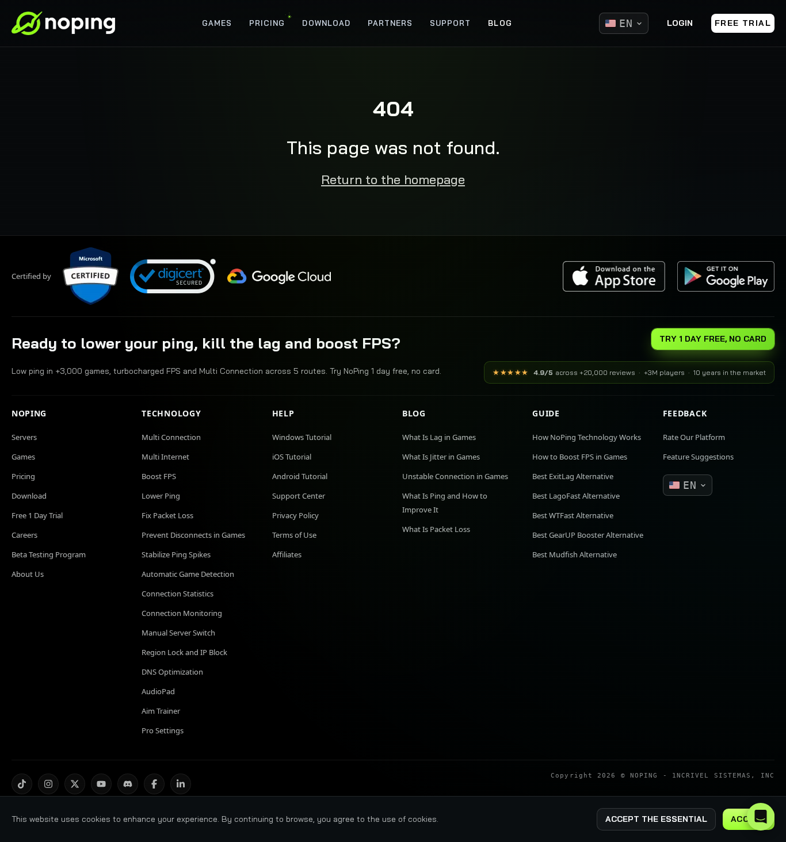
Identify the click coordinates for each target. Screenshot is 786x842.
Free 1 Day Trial (37, 515)
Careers (24, 535)
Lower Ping (161, 496)
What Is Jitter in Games (441, 456)
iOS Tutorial (291, 456)
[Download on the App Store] (614, 276)
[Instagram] (48, 784)
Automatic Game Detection (188, 574)
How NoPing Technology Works (586, 437)
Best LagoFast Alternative (576, 496)
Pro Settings (163, 730)
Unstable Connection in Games (455, 476)
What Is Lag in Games (439, 437)
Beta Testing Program (49, 554)
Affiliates (287, 554)
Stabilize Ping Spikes (176, 554)
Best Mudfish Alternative (574, 554)
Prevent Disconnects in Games (193, 535)
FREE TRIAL (743, 23)
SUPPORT (450, 23)
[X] (74, 784)
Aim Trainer (161, 711)
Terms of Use (294, 535)
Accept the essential (656, 819)
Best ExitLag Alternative (572, 476)
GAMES (217, 23)
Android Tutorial (299, 476)
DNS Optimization (172, 672)
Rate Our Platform (694, 437)
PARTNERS (390, 23)
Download (29, 496)
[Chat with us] (760, 816)
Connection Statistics (177, 593)
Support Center (298, 496)
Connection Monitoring (182, 613)
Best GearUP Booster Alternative (587, 535)
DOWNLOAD (326, 23)
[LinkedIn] (180, 784)
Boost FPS (159, 476)
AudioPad (158, 691)
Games (23, 456)
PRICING (267, 23)
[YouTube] (101, 784)
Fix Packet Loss (167, 515)
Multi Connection (171, 437)
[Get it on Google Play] (725, 276)
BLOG (500, 23)
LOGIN (680, 23)
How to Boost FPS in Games (579, 456)
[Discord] (127, 784)
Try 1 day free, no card (712, 339)
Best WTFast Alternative (572, 515)
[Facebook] (154, 784)
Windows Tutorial (301, 437)
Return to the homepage (393, 179)
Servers (24, 437)
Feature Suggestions (698, 456)
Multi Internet (165, 456)
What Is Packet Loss (436, 529)
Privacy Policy (295, 515)
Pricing (23, 476)
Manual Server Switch (178, 632)
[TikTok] (22, 784)
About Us (28, 574)
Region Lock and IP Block (184, 652)
